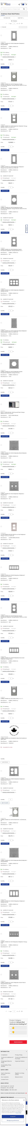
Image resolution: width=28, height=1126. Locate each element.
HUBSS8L (3, 124)
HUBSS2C (3, 981)
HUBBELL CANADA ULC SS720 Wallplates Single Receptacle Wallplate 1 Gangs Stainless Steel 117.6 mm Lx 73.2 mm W (14, 85)
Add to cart (5, 67)
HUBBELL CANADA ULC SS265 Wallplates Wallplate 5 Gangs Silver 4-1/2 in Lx (13, 576)
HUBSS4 (3, 940)
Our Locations (5, 1077)
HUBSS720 (3, 83)
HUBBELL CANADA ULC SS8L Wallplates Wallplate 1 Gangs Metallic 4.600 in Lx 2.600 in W (14, 126)
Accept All (12, 1116)
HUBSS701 (3, 370)
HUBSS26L (3, 42)
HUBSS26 (3, 165)
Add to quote (5, 802)
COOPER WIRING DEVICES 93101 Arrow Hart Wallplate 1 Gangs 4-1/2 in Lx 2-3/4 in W (13, 535)
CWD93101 (3, 533)
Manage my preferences (13, 1120)
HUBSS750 (3, 818)
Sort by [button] (20, 18)
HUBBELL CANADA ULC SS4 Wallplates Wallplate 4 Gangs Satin (14, 942)
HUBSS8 (3, 248)
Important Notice (19, 1061)
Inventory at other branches (9, 56)
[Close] (24, 1100)
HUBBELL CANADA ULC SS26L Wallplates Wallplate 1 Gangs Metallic (12, 44)
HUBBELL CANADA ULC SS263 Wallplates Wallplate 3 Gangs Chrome (13, 901)
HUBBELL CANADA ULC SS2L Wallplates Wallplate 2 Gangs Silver (12, 494)
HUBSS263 (3, 899)
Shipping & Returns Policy (6, 1061)
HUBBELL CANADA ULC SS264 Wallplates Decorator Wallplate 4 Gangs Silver (12, 658)
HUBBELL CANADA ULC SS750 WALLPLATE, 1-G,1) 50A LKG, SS (13, 820)
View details (5, 762)
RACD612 (3, 411)
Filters (7, 18)
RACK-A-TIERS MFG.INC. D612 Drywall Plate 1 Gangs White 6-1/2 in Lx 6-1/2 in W (12, 413)
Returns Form (19, 1077)
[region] (13, 1111)
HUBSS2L (3, 492)
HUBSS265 (3, 574)
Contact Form (4, 1079)
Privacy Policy (18, 1055)
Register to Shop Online (19, 1073)
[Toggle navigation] (2, 4)
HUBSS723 (3, 206)
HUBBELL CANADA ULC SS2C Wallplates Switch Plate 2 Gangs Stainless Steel (13, 983)
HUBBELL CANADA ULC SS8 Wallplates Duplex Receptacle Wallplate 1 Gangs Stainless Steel (11, 250)
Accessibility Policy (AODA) (6, 1065)
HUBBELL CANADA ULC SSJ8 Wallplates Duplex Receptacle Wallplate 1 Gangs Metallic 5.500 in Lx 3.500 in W (14, 617)
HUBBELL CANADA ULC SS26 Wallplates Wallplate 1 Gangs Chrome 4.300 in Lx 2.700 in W (12, 167)
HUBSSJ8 (3, 614)
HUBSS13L (3, 329)
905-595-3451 (13, 1090)
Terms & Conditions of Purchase (21, 1058)
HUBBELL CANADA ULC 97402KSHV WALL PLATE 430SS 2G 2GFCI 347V (13, 739)
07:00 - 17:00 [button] (23, 3)
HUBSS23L (3, 451)
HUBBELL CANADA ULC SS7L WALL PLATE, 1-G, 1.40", (12, 698)
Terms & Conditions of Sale (7, 1058)
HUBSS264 (3, 656)
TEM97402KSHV (4, 737)
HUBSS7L (3, 697)
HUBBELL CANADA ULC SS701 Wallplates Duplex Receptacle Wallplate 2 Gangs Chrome (11, 372)
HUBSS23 (3, 859)
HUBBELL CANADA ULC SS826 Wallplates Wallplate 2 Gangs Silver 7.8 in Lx (13, 779)
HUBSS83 (3, 288)
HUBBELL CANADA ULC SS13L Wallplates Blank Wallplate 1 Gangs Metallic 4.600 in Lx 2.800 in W (14, 331)
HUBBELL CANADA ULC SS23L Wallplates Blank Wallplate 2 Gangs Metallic (14, 453)
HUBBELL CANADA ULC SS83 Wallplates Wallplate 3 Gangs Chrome (12, 290)
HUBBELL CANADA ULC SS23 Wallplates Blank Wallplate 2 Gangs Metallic (14, 861)
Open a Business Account (5, 1073)
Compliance (4, 1055)
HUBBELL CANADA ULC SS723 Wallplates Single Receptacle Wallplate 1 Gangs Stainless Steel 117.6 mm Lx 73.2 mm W (14, 208)
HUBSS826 (3, 777)
